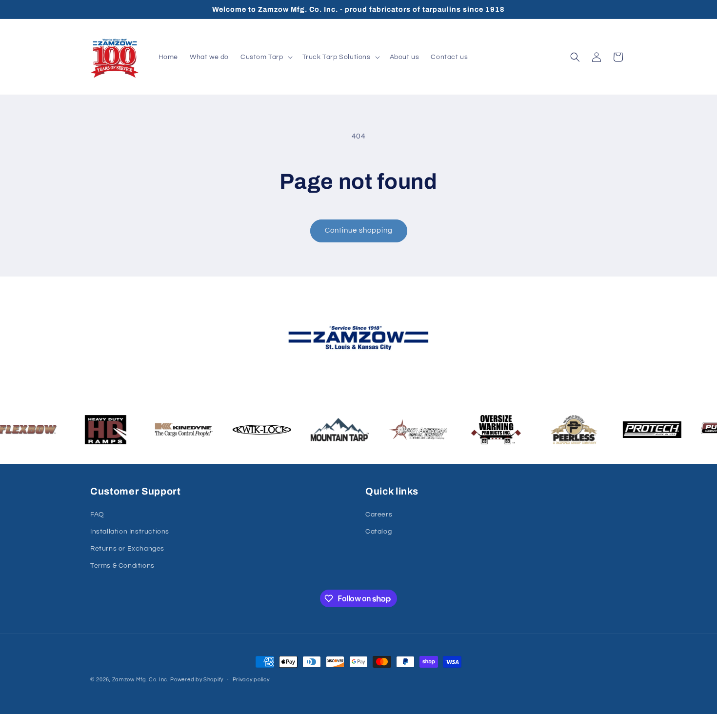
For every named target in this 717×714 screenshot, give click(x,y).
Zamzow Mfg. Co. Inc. (140, 679)
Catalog (378, 531)
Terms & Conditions (122, 565)
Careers (378, 514)
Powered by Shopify (196, 679)
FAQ (97, 514)
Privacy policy (251, 679)
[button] (266, 57)
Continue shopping (359, 230)
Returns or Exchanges (127, 548)
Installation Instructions (129, 531)
